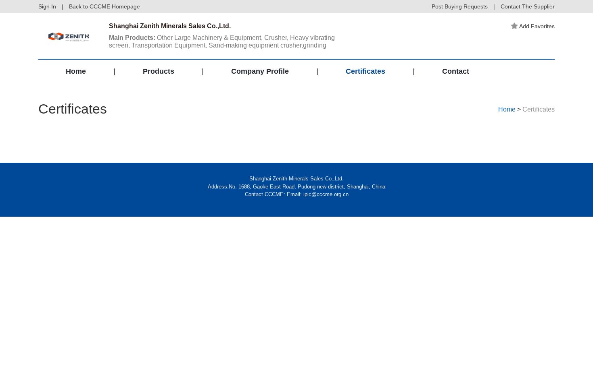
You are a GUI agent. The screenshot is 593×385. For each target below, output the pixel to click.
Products (158, 71)
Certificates (365, 71)
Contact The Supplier (528, 6)
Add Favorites (537, 26)
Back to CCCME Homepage (104, 6)
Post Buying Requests (460, 6)
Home (76, 71)
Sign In (47, 6)
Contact (455, 71)
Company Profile (260, 71)
